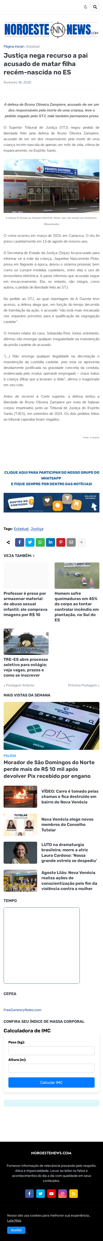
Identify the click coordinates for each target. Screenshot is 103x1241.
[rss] (73, 1193)
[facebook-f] (29, 1193)
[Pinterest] (60, 542)
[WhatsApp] (40, 542)
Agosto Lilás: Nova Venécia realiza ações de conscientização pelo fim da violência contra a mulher (69, 880)
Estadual (33, 46)
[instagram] (62, 1193)
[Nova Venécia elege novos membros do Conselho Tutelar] (20, 825)
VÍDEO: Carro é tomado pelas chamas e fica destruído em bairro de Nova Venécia (69, 796)
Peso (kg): (16, 1042)
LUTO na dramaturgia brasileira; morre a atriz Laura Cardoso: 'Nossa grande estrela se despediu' (69, 852)
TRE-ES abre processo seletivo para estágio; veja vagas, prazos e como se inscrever (26, 667)
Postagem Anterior (20, 685)
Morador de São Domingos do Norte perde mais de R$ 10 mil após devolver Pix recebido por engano (49, 769)
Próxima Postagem (82, 685)
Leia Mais (14, 1221)
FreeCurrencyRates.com (22, 1010)
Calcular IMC (51, 1082)
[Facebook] (19, 542)
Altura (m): (17, 1060)
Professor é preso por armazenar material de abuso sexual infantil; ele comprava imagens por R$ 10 (25, 604)
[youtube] (51, 1193)
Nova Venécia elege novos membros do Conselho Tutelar (67, 824)
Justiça (37, 529)
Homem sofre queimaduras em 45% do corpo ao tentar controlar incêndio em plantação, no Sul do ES (77, 606)
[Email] (71, 542)
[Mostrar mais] (81, 542)
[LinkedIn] (50, 542)
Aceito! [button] (16, 1230)
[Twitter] (29, 542)
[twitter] (40, 1193)
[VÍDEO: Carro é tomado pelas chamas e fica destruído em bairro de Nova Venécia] (20, 797)
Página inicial (13, 46)
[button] (85, 7)
